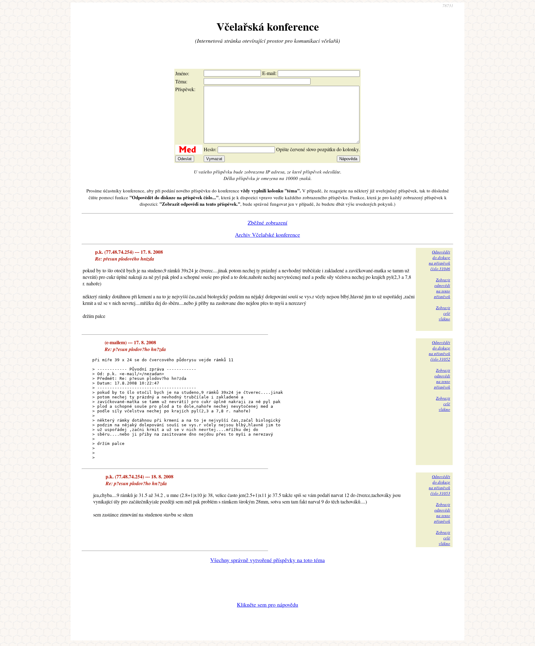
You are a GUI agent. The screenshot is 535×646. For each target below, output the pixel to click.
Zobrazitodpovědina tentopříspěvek (442, 288)
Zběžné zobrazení (267, 222)
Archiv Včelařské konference (267, 234)
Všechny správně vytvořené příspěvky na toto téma (267, 560)
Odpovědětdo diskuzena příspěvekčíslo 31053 (439, 485)
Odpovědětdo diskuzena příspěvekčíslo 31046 (439, 260)
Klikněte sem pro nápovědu (267, 604)
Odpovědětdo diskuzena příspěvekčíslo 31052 (439, 351)
